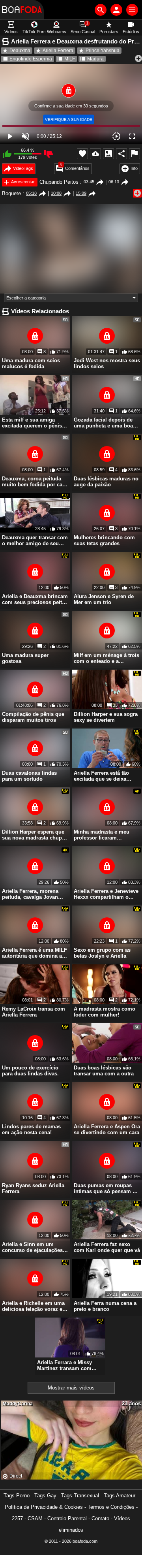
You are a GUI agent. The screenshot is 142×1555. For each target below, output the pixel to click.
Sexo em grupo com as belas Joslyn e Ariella (102, 953)
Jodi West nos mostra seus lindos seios (107, 363)
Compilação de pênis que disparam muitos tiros (33, 717)
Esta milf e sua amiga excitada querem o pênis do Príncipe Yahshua (32, 423)
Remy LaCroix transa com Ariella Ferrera (33, 1012)
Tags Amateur (119, 1496)
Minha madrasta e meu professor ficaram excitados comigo (101, 835)
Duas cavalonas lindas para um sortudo (29, 776)
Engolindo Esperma (30, 58)
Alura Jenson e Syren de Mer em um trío (104, 599)
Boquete (11, 193)
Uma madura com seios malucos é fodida (31, 363)
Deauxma (19, 50)
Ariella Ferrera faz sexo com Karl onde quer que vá (107, 1247)
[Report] (134, 153)
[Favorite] (82, 153)
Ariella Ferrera (58, 50)
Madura (95, 58)
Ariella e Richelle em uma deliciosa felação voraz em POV (34, 1306)
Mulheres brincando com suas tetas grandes (104, 540)
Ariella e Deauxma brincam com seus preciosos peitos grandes (35, 599)
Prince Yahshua (103, 50)
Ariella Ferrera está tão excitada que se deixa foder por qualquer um (101, 776)
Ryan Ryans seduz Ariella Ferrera (33, 1188)
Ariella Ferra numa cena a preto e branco (105, 1306)
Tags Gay (45, 1496)
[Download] (95, 153)
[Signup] (116, 10)
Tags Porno (17, 1496)
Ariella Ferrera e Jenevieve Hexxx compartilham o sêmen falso (106, 894)
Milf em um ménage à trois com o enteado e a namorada (106, 658)
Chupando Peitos (58, 182)
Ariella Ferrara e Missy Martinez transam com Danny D (64, 1365)
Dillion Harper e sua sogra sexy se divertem (106, 717)
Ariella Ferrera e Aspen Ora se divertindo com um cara (107, 1129)
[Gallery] (108, 153)
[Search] (100, 10)
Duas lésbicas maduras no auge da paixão (106, 482)
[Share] (121, 153)
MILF (69, 58)
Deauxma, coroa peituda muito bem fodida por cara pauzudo (34, 482)
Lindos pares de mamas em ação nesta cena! (31, 1129)
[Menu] (132, 10)
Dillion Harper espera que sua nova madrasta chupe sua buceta (33, 835)
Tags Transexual (80, 1496)
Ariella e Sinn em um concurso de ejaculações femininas (32, 1247)
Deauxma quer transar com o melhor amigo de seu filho (35, 540)
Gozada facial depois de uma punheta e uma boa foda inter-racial (103, 423)
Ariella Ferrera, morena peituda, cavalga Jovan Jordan (30, 894)
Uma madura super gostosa (25, 658)
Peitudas (125, 58)
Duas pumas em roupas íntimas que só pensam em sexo (107, 1188)
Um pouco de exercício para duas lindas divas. (30, 1071)
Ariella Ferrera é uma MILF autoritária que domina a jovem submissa (34, 953)
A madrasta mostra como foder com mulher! (104, 1012)
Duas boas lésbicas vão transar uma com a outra (104, 1071)
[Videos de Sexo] (22, 9)
